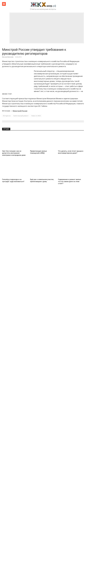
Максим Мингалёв (7, 57)
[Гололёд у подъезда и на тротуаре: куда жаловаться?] (15, 169)
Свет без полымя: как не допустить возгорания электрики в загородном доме (14, 153)
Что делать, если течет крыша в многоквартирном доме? (70, 152)
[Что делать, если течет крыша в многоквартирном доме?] (71, 141)
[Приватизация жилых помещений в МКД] (43, 141)
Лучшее (6, 129)
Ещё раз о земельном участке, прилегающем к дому (42, 180)
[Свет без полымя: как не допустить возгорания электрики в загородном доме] (15, 141)
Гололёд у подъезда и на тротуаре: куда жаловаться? (13, 180)
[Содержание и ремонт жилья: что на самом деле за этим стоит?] (71, 169)
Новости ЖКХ (36, 116)
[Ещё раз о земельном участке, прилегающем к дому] (43, 169)
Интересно (7, 116)
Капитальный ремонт (21, 116)
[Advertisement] (46, 28)
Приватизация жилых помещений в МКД (38, 152)
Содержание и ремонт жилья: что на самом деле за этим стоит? (69, 181)
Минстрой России (20, 111)
